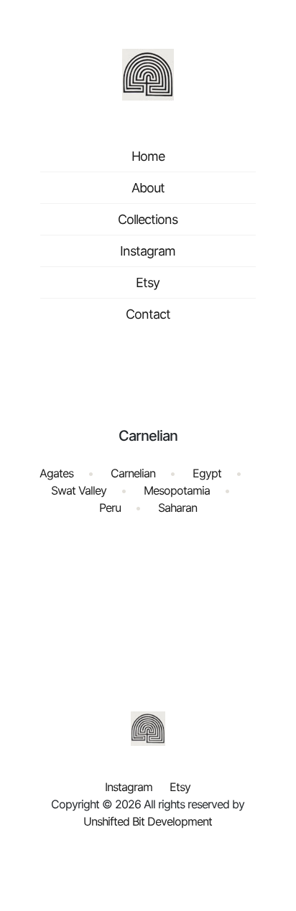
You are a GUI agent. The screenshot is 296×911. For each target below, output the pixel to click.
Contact (148, 314)
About (148, 187)
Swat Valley (78, 490)
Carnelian (133, 473)
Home (148, 156)
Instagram (147, 250)
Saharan (177, 507)
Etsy (147, 282)
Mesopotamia (177, 490)
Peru (110, 507)
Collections (147, 219)
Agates (56, 473)
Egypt (207, 473)
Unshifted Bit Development (147, 821)
